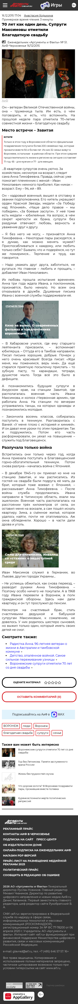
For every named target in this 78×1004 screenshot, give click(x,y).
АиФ (5, 100)
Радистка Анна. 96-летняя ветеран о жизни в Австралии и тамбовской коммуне (36, 648)
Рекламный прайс (18, 828)
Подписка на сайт (18, 839)
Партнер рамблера (55, 985)
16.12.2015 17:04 (11, 15)
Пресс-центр (46, 839)
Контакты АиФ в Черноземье (26, 834)
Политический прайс (20, 870)
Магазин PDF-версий (19, 855)
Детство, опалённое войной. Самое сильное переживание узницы (36, 657)
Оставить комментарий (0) (39, 697)
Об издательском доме (22, 845)
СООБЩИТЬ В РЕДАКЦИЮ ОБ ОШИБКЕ (31, 875)
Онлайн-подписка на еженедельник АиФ (37, 850)
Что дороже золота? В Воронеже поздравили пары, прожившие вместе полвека (45, 787)
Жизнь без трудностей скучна (36, 773)
